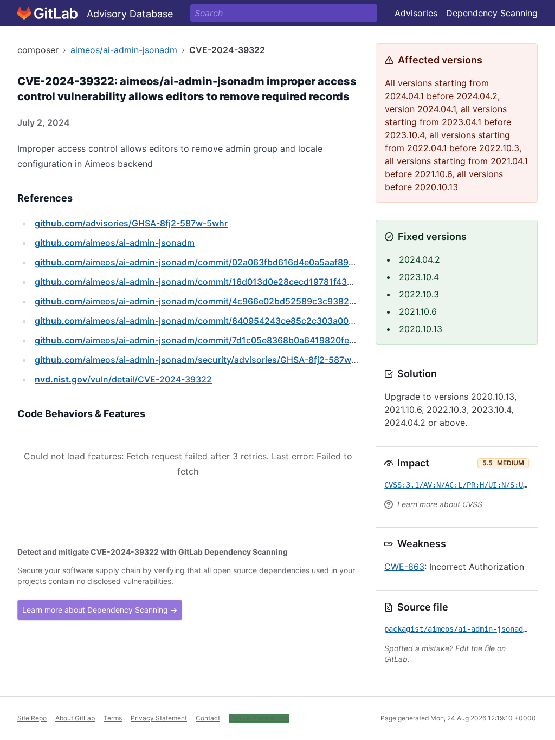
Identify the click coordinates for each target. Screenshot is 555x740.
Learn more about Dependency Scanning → (99, 609)
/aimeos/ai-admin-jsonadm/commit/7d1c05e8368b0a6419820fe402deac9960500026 (237, 340)
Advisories (416, 13)
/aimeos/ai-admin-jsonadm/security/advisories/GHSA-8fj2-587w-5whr (205, 359)
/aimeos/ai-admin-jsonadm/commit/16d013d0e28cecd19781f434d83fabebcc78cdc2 (234, 281)
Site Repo (32, 718)
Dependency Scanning (492, 13)
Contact (208, 718)
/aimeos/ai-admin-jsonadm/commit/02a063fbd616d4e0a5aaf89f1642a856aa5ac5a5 (234, 262)
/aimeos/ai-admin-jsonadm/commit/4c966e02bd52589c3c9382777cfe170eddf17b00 (235, 301)
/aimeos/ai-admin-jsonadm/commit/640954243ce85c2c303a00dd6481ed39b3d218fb (238, 320)
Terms (113, 718)
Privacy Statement (159, 718)
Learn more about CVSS (439, 504)
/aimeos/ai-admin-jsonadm (115, 242)
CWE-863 (404, 566)
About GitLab (75, 718)
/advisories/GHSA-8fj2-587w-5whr (131, 223)
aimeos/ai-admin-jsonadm (123, 49)
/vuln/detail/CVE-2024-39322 (123, 379)
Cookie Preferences (259, 718)
